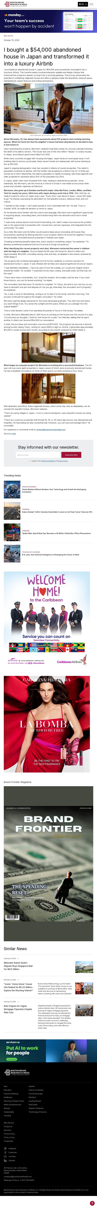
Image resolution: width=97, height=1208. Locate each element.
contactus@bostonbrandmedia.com (18, 1177)
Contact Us (8, 1126)
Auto (5, 1086)
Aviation (32, 1086)
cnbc (13, 433)
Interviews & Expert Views (14, 1101)
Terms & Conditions (48, 461)
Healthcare (8, 1097)
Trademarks (8, 1141)
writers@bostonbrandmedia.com (51, 429)
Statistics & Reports (36, 1108)
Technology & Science (38, 1112)
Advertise (7, 1130)
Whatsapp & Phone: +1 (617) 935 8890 (19, 1180)
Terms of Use (9, 1137)
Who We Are (9, 1123)
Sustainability (9, 1112)
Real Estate (33, 1105)
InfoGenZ (32, 1097)
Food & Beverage (36, 1094)
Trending (7, 1116)
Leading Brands (35, 1101)
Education (7, 1090)
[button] (83, 4)
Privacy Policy (63, 461)
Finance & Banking (11, 1094)
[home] (15, 4)
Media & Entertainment (12, 1105)
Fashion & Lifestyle (36, 1090)
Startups (7, 1108)
